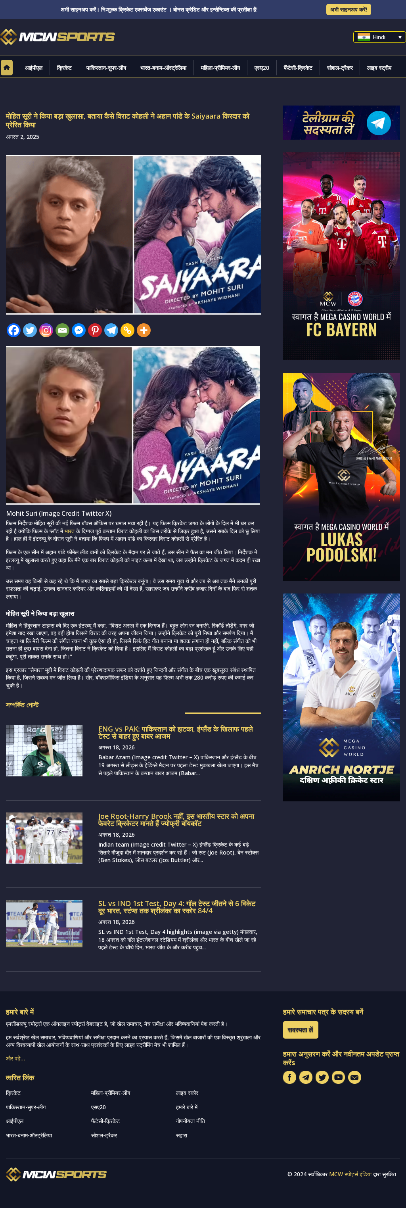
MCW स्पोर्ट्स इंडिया (350, 1174)
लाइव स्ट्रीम (379, 67)
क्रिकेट (64, 67)
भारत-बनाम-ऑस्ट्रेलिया (163, 67)
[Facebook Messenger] (79, 330)
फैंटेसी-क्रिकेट (298, 67)
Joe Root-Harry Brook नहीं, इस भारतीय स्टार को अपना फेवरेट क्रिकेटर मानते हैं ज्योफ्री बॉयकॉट (176, 819)
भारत (70, 531)
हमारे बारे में (186, 1107)
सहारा (181, 1135)
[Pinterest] (95, 330)
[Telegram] (111, 330)
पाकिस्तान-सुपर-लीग (106, 67)
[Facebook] (14, 330)
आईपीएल (33, 67)
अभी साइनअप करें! (348, 9)
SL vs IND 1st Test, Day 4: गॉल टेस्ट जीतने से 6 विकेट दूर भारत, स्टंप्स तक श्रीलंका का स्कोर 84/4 (176, 907)
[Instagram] (46, 330)
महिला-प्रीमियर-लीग (220, 67)
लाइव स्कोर (187, 1093)
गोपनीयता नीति (190, 1121)
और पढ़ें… (15, 1058)
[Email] (62, 330)
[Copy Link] (127, 330)
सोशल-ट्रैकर (340, 67)
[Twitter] (30, 330)
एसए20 (262, 67)
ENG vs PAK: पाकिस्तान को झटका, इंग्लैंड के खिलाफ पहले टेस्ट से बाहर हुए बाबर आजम (175, 732)
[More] (144, 330)
